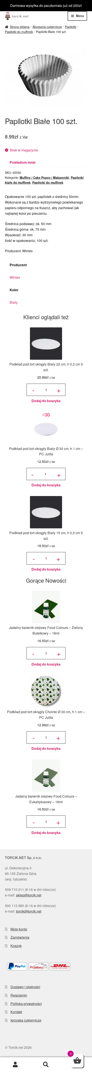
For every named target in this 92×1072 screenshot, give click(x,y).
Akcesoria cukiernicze (47, 27)
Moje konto (18, 929)
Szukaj (46, 1064)
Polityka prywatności (26, 1003)
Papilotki (70, 27)
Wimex (15, 277)
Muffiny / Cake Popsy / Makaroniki (44, 177)
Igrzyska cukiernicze (25, 1020)
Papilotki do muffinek (19, 32)
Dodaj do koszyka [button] (46, 400)
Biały (14, 302)
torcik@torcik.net (28, 911)
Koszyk (16, 945)
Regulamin (18, 995)
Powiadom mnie (23, 162)
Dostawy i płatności (25, 986)
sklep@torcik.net (28, 895)
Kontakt (16, 1011)
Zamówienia (19, 937)
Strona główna (20, 27)
